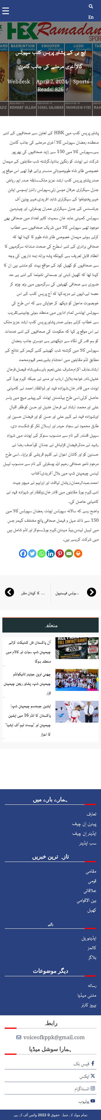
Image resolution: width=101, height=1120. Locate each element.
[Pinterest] (60, 553)
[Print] (78, 553)
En (91, 17)
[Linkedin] (51, 553)
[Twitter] (32, 553)
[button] (91, 6)
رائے (50, 923)
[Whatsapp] (41, 553)
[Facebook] (23, 553)
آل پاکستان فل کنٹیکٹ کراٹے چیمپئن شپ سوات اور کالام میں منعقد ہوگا (28, 651)
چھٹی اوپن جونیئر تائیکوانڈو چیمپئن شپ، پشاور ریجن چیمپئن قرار (27, 683)
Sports (81, 81)
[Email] (69, 553)
